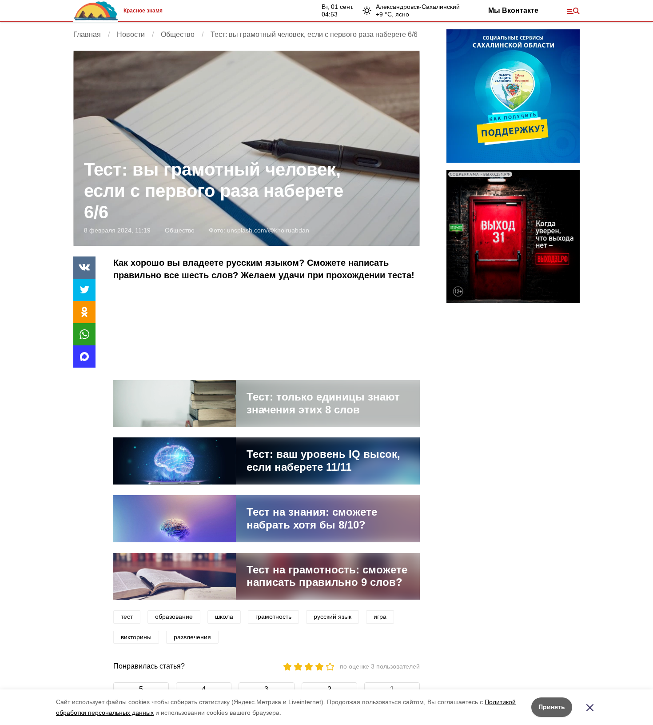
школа (224, 616)
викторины (136, 637)
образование (174, 616)
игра (380, 616)
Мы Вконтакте (513, 10)
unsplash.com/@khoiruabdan (268, 230)
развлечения (192, 637)
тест (127, 616)
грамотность (273, 616)
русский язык (332, 616)
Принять (551, 706)
